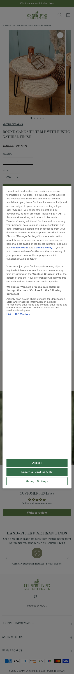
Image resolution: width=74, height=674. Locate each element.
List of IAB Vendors (18, 314)
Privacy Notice (19, 247)
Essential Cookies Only (37, 472)
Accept (37, 462)
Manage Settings (37, 481)
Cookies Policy (43, 247)
